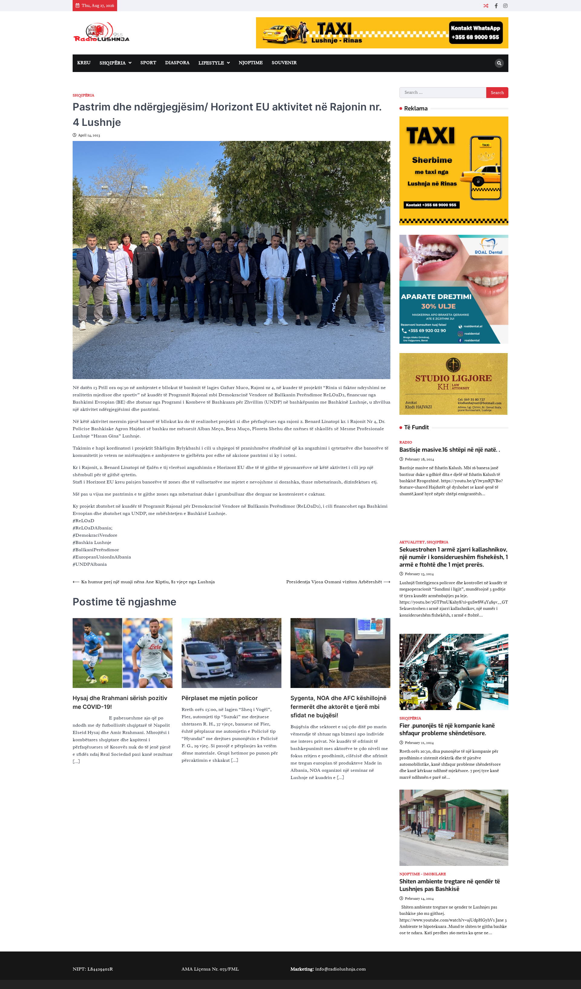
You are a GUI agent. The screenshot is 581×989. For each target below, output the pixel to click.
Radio (405, 442)
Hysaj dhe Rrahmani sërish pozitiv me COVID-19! (120, 702)
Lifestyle (211, 63)
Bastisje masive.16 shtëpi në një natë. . (449, 450)
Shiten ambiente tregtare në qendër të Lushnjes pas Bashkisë (449, 885)
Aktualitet (412, 542)
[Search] (499, 63)
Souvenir (284, 63)
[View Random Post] (485, 5)
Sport (148, 63)
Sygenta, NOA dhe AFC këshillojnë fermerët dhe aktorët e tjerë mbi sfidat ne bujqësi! (338, 707)
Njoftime (251, 63)
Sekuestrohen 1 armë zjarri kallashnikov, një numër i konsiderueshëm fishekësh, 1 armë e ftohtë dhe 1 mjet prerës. (453, 557)
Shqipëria (113, 63)
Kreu (83, 63)
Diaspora (177, 63)
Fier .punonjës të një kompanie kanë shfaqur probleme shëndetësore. (447, 729)
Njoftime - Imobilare (422, 874)
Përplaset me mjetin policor (220, 698)
